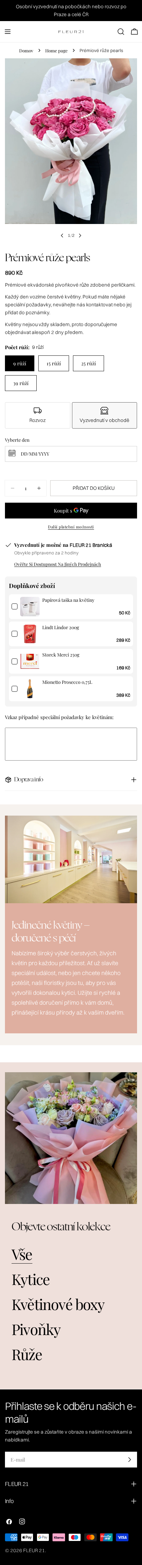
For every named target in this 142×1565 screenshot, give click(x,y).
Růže (27, 1354)
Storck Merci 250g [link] (60, 655)
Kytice (31, 1279)
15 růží (54, 363)
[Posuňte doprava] (80, 235)
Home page (56, 50)
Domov (26, 50)
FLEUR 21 (34, 1550)
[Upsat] (129, 1460)
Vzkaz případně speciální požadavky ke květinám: (59, 717)
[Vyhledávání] (120, 31)
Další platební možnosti (71, 526)
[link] (30, 606)
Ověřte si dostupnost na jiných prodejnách (57, 564)
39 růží (20, 383)
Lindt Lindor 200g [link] (60, 627)
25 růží (88, 363)
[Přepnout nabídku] (7, 31)
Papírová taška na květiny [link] (68, 600)
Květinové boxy (58, 1304)
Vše (22, 1254)
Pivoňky (36, 1329)
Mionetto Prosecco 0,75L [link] (67, 682)
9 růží (19, 363)
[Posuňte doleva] (62, 235)
